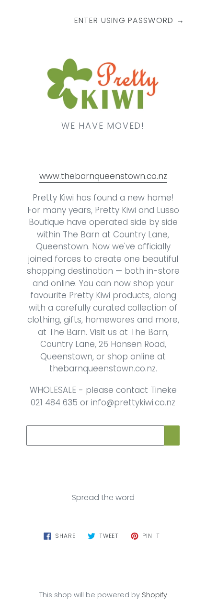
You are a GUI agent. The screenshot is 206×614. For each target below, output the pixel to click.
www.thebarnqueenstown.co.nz (103, 176)
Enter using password (129, 20)
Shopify (154, 595)
